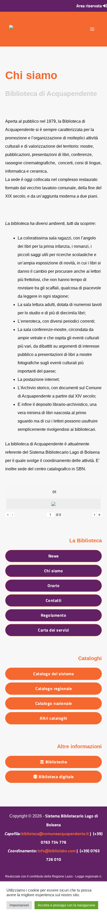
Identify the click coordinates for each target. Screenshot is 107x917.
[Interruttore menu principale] (92, 29)
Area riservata (89, 6)
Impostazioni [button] (19, 905)
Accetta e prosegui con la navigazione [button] (66, 905)
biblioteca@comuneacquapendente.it (55, 833)
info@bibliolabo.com (57, 851)
